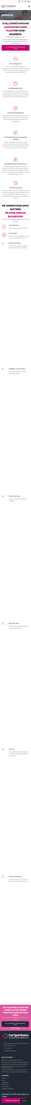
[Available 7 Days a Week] (5, 430)
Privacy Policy (5, 1082)
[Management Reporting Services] (15, 159)
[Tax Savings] (5, 235)
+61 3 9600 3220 (7, 1048)
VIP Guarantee (14, 225)
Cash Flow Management (15, 113)
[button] (29, 6)
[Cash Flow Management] (15, 108)
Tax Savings (13, 233)
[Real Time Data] (5, 685)
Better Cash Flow (15, 243)
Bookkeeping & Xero (15, 88)
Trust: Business (5, 1086)
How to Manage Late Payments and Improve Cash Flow (15, 1071)
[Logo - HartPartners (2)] (8, 6)
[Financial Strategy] (5, 938)
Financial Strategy (15, 876)
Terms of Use (5, 1084)
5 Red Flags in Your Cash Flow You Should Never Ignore (15, 1062)
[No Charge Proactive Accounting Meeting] (15, 133)
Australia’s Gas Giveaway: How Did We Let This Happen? (15, 1064)
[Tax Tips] (5, 810)
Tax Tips (12, 749)
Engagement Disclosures (8, 1088)
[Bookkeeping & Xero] (15, 83)
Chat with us (24, 1100)
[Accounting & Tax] (15, 59)
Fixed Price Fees (14, 496)
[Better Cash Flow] (5, 304)
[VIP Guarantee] (5, 227)
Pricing (3, 1080)
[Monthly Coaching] (15, 183)
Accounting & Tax (16, 64)
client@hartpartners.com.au (10, 1050)
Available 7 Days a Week (17, 369)
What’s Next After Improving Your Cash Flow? (12, 1060)
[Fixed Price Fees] (5, 557)
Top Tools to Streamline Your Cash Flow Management (14, 1069)
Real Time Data (14, 623)
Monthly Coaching (15, 188)
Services (4, 1078)
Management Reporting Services (15, 164)
